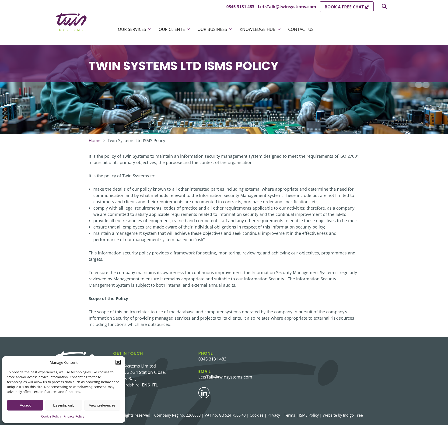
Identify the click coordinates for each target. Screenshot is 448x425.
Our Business (212, 29)
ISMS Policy (309, 415)
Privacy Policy (73, 416)
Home (95, 140)
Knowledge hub (258, 29)
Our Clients (172, 29)
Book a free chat (344, 7)
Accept (25, 405)
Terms (289, 415)
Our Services (132, 29)
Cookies (256, 415)
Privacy (273, 415)
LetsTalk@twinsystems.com (287, 6)
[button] (118, 362)
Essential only (63, 405)
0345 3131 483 (240, 6)
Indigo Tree (353, 415)
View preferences (102, 405)
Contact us (301, 29)
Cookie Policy (51, 416)
